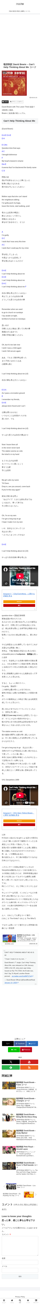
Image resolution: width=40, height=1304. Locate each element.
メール (4, 1266)
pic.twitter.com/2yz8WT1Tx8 (22, 976)
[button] (36, 676)
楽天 (19, 605)
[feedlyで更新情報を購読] (11, 1067)
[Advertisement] (20, 38)
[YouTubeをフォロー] (29, 1062)
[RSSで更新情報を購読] (29, 1067)
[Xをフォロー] (11, 1062)
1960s (6, 102)
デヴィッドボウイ (17, 102)
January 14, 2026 (11, 983)
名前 (3, 1258)
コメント (6, 1234)
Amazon (19, 601)
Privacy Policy (20, 1297)
